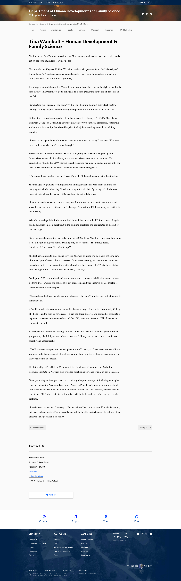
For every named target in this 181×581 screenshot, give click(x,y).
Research (109, 30)
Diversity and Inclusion (37, 543)
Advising (84, 547)
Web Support (83, 570)
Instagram (147, 14)
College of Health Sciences (37, 24)
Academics (56, 30)
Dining (56, 543)
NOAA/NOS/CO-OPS (121, 540)
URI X (146, 534)
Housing (57, 539)
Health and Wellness (62, 551)
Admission (51, 495)
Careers (82, 30)
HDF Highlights (125, 30)
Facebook (143, 14)
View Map (33, 471)
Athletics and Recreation (63, 547)
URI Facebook (138, 534)
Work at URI (33, 570)
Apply (75, 521)
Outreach (95, 30)
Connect (44, 521)
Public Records (50, 570)
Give (136, 521)
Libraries (84, 551)
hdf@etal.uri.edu (36, 476)
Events (56, 555)
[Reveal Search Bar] (149, 2)
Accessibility (67, 570)
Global (31, 547)
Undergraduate (87, 539)
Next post (144, 427)
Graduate (85, 543)
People (70, 30)
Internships (85, 555)
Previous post (38, 427)
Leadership (33, 539)
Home (31, 30)
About (43, 30)
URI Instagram (142, 534)
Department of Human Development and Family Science (74, 11)
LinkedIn (151, 14)
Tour (106, 521)
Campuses (33, 551)
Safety (31, 555)
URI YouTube (151, 534)
